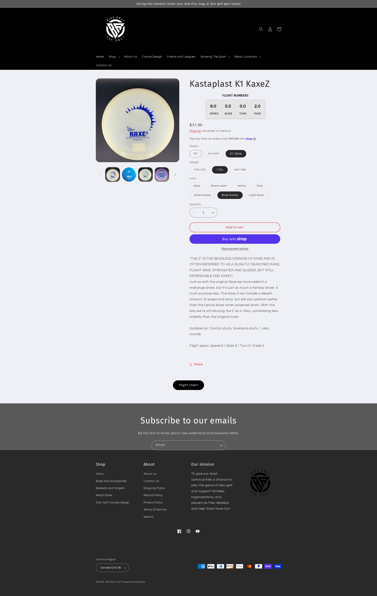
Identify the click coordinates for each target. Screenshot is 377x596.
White (244, 187)
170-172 (202, 171)
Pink (262, 187)
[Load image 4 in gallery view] (162, 174)
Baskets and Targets (110, 488)
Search (149, 516)
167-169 (242, 171)
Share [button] (198, 364)
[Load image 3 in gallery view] (145, 174)
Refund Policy (153, 495)
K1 (196, 153)
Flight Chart (188, 385)
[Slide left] (100, 174)
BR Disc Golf (113, 582)
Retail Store (104, 495)
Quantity (195, 204)
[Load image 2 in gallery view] (129, 174)
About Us (150, 473)
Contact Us (151, 481)
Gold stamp (204, 196)
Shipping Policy (154, 488)
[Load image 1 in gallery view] (112, 174)
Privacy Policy (153, 502)
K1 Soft (215, 154)
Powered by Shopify (133, 582)
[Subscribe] (220, 445)
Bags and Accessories (111, 481)
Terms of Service (155, 509)
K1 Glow (236, 153)
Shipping (195, 131)
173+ (219, 169)
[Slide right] (175, 174)
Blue (199, 187)
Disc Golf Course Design (113, 502)
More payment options (235, 248)
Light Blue (258, 196)
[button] (114, 56)
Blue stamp (230, 195)
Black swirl (221, 187)
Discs (99, 473)
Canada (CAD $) (110, 567)
